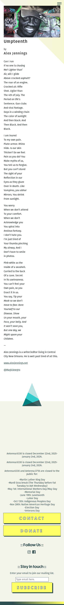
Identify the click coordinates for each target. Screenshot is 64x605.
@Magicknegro (12, 369)
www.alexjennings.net (16, 362)
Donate (32, 530)
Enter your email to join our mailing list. (32, 573)
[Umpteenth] (32, 36)
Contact (32, 518)
